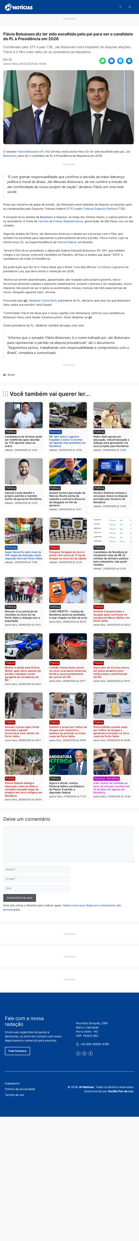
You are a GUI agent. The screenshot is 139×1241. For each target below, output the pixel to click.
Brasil (11, 374)
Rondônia (113, 778)
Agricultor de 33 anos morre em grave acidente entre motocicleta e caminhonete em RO (111, 672)
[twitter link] (78, 1053)
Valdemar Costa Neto (43, 300)
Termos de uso (14, 1095)
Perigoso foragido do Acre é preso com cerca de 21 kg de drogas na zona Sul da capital (67, 555)
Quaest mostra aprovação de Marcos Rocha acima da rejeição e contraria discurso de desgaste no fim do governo (67, 499)
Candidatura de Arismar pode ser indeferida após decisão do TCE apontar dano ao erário (23, 441)
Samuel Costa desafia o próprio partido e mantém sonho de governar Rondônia (23, 496)
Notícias (55, 432)
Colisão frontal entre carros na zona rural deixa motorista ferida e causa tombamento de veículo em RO (67, 672)
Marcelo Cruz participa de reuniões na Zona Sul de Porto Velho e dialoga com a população (22, 616)
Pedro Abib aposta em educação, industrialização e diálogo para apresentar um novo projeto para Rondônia (111, 441)
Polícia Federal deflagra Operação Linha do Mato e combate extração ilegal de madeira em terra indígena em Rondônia (23, 789)
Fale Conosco (17, 1051)
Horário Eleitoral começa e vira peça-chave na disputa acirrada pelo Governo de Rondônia (110, 497)
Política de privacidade (20, 1089)
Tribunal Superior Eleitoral (100, 208)
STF (70, 208)
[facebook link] (90, 1053)
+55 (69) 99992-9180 (94, 1044)
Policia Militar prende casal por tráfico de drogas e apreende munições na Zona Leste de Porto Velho (111, 731)
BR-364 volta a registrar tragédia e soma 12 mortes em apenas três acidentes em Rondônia (67, 441)
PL (43, 151)
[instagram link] (84, 1053)
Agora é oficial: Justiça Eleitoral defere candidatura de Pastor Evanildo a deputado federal (66, 787)
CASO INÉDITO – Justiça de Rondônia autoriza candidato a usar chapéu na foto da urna (68, 614)
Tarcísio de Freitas (50, 221)
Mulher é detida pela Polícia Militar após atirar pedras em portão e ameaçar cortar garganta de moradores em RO (23, 674)
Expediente (12, 1083)
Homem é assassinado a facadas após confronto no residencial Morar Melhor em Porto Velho (111, 616)
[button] (120, 7)
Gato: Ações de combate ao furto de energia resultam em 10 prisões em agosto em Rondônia (111, 787)
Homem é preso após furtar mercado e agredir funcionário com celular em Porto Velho (22, 731)
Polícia (54, 547)
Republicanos (73, 221)
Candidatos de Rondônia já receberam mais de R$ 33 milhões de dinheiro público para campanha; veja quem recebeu (111, 558)
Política (11, 432)
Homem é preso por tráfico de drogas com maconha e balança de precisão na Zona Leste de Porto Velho (68, 731)
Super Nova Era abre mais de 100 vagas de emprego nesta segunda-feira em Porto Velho (24, 555)
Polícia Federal (67, 242)
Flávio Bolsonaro (28, 151)
